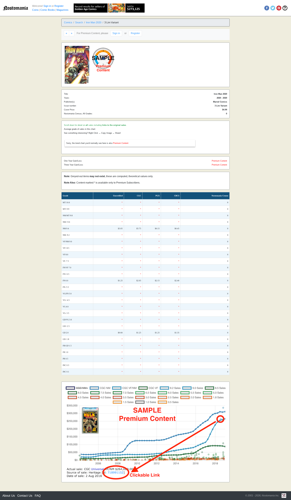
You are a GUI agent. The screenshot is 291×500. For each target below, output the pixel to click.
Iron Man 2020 (93, 22)
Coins (35, 10)
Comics (68, 22)
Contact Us (24, 495)
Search (79, 22)
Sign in (47, 6)
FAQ (38, 495)
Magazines (62, 10)
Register (59, 6)
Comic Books (47, 10)
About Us (8, 495)
